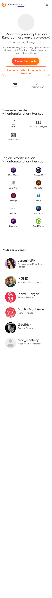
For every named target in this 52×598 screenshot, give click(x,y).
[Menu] (47, 5)
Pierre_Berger (28, 294)
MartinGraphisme (31, 309)
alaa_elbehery (28, 340)
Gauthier (24, 324)
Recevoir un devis (25, 61)
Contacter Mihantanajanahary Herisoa (26, 71)
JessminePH (27, 260)
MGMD (23, 278)
